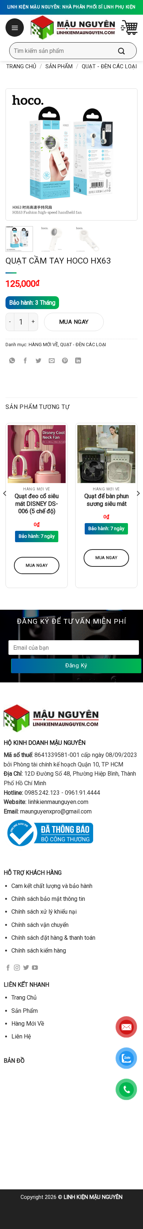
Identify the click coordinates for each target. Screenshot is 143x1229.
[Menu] (15, 27)
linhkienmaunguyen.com (58, 801)
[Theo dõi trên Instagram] (17, 968)
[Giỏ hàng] (129, 27)
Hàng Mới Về (27, 1023)
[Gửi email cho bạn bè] (52, 361)
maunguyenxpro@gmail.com (56, 811)
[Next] (121, 154)
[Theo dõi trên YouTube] (35, 968)
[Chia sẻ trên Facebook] (25, 361)
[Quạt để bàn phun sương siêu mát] (106, 454)
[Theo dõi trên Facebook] (8, 968)
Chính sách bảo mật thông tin (48, 898)
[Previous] (21, 154)
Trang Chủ (24, 997)
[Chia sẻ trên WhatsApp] (12, 361)
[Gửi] (127, 50)
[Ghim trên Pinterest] (65, 361)
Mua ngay (74, 322)
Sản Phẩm (59, 66)
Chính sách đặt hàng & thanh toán (53, 937)
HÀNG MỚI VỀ (43, 344)
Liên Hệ (21, 1036)
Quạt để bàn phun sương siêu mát (106, 500)
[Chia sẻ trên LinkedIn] (78, 361)
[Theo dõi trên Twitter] (26, 968)
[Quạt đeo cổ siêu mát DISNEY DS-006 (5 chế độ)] (37, 454)
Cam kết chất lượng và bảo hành (51, 885)
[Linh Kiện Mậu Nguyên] (73, 27)
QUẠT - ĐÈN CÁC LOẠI (109, 66)
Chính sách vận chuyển (40, 924)
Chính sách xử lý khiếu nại (44, 911)
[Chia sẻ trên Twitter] (39, 361)
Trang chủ (21, 66)
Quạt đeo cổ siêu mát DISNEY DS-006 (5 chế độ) (37, 504)
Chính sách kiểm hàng (38, 950)
